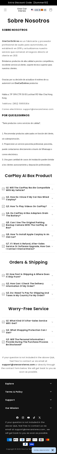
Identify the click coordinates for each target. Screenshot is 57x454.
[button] (5, 10)
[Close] (53, 450)
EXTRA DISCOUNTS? (41, 450)
